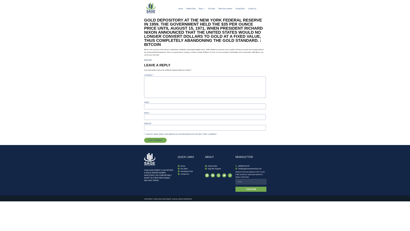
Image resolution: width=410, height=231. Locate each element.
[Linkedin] (207, 175)
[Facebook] (213, 175)
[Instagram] (219, 175)
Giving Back (240, 9)
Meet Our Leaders (225, 9)
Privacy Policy (257, 199)
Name (147, 102)
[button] (201, 9)
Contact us (252, 9)
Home (180, 9)
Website (147, 123)
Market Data (191, 9)
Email (147, 113)
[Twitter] (224, 175)
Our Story (211, 9)
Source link (148, 60)
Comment (149, 75)
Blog (201, 9)
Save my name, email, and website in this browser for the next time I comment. (181, 134)
